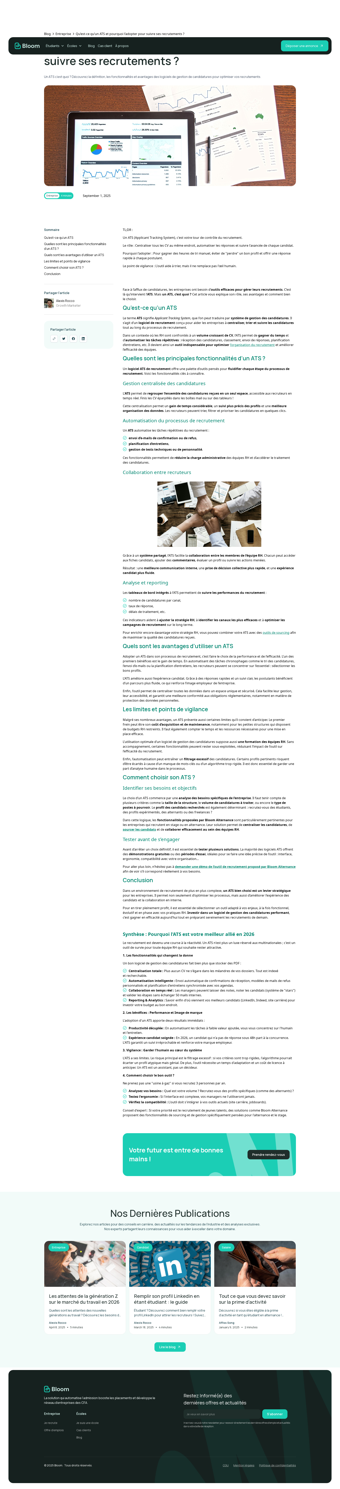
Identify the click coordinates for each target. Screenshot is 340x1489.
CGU (226, 1465)
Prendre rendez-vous (268, 1154)
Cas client (105, 46)
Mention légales (243, 1465)
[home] (27, 45)
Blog (91, 46)
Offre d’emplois (54, 1430)
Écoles (72, 46)
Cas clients (83, 1430)
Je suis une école (87, 1423)
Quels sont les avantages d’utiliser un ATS (74, 255)
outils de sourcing (276, 632)
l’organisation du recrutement (252, 345)
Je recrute (50, 1423)
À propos (122, 46)
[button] (55, 45)
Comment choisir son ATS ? (64, 267)
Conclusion (52, 274)
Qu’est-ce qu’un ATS (58, 237)
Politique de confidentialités (277, 1465)
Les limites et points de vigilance (67, 261)
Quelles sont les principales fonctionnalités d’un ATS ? (75, 246)
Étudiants (52, 46)
